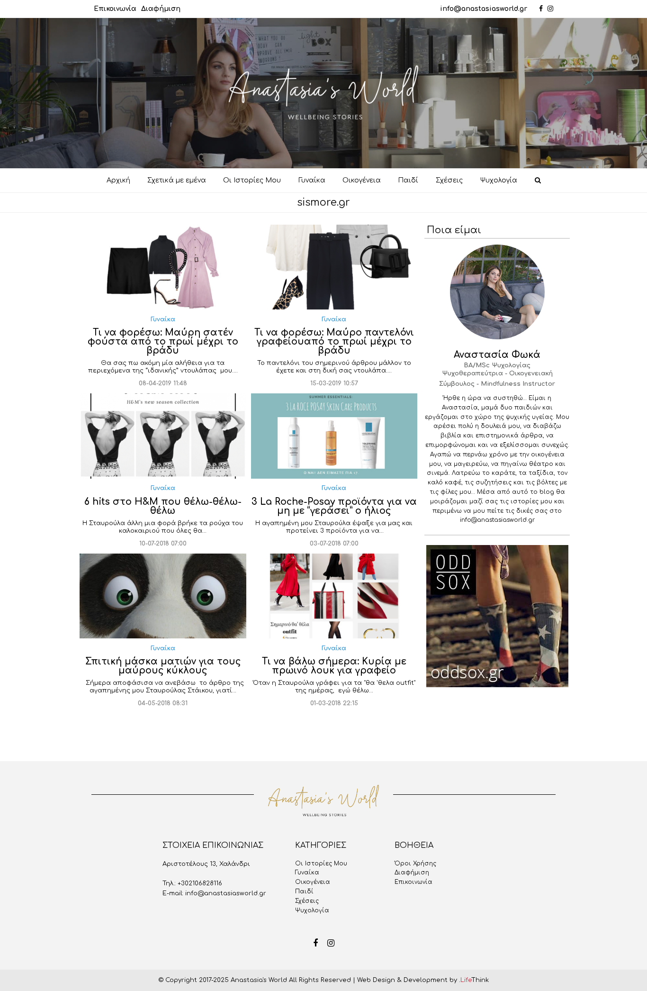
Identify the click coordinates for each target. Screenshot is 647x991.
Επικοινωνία (115, 8)
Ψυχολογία (312, 910)
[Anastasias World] (323, 92)
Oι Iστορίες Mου (321, 863)
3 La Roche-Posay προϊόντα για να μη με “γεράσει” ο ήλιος (334, 506)
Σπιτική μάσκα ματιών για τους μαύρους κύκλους (163, 665)
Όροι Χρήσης (415, 863)
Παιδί (304, 891)
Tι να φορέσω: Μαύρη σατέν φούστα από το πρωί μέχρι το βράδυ (163, 341)
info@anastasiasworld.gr (483, 8)
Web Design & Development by (423, 980)
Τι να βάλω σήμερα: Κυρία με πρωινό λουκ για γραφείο (334, 665)
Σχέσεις (307, 901)
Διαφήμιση (160, 8)
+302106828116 (200, 883)
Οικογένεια (312, 882)
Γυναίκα (307, 872)
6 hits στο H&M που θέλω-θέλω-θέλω (163, 506)
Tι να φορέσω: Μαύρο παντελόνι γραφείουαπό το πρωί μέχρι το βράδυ (334, 341)
